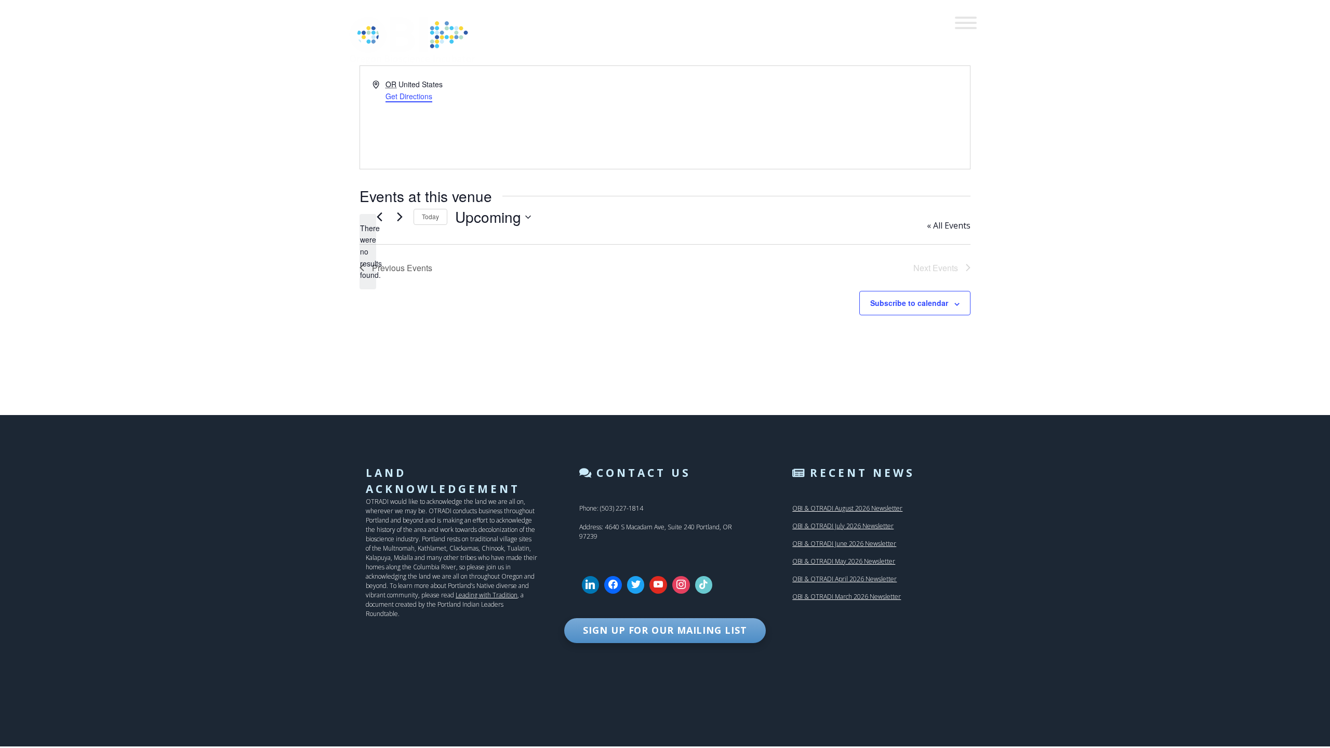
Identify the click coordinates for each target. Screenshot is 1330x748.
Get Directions (408, 96)
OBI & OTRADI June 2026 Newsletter (844, 543)
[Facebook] (613, 584)
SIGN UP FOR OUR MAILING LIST (665, 630)
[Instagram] (681, 584)
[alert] (368, 251)
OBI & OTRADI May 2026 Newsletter (843, 561)
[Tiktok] (704, 584)
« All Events (948, 225)
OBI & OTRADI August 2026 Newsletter (847, 508)
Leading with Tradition (486, 595)
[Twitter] (635, 584)
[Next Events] (399, 217)
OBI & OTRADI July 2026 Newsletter (843, 526)
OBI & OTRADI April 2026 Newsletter (844, 579)
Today (430, 216)
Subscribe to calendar (909, 303)
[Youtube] (658, 584)
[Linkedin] (590, 584)
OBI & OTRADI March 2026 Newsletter (846, 596)
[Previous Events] (379, 217)
